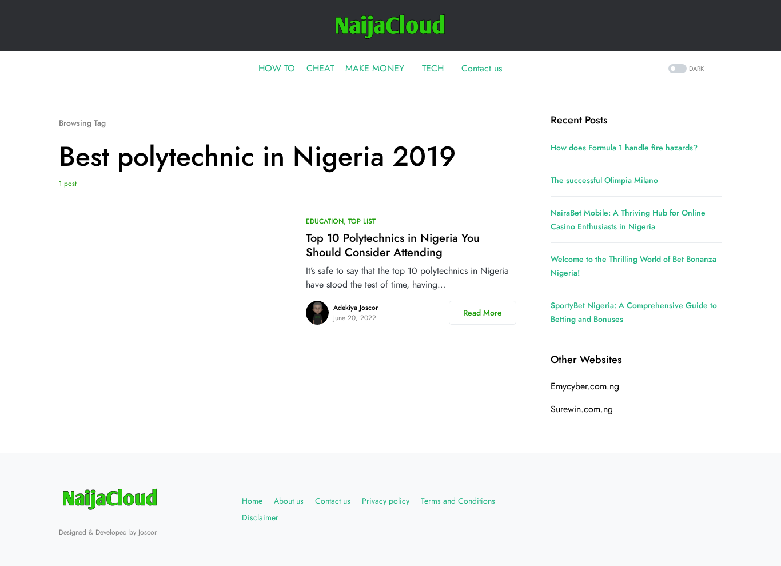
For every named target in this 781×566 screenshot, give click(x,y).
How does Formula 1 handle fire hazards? (624, 147)
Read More (482, 312)
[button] (685, 69)
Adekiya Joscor (355, 307)
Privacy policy (385, 501)
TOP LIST (362, 221)
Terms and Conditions (458, 501)
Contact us (332, 501)
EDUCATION (325, 221)
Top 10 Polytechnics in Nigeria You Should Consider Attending (393, 245)
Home (252, 501)
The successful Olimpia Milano (604, 180)
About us (289, 501)
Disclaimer (260, 517)
